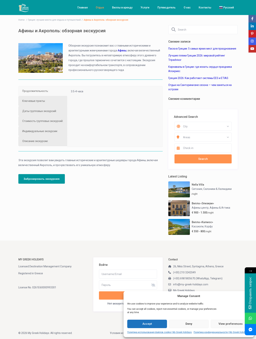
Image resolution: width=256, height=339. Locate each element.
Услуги (145, 7)
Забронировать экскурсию (42, 178)
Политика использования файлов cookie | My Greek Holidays (159, 332)
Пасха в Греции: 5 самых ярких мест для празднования (202, 48)
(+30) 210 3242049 (184, 272)
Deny (189, 323)
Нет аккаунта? (116, 303)
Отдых (100, 7)
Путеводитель (166, 7)
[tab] (42, 91)
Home (21, 20)
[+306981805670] (250, 318)
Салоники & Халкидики (217, 188)
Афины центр (200, 207)
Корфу (209, 226)
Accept (147, 323)
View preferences (231, 323)
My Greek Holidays (184, 290)
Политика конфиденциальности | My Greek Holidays (221, 332)
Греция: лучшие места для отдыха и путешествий (54, 20)
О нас (187, 7)
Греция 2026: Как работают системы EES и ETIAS (198, 78)
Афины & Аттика (220, 207)
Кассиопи (198, 226)
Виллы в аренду (122, 7)
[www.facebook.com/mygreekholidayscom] (250, 329)
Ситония (197, 188)
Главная (82, 7)
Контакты (205, 7)
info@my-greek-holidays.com (190, 284)
